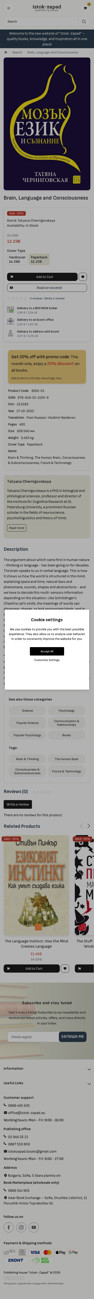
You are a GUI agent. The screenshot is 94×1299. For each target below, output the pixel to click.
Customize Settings (47, 660)
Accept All (47, 651)
